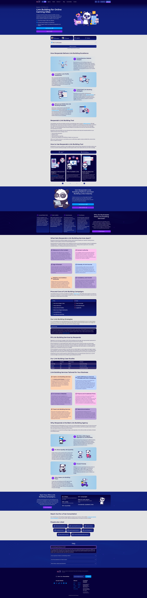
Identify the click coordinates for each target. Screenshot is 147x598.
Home (74, 582)
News (79, 587)
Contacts (75, 585)
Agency (49, 1)
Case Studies (69, 1)
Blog (64, 1)
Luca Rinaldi (67, 38)
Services (58, 1)
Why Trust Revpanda (57, 42)
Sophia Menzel (56, 38)
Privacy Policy (76, 588)
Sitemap (79, 584)
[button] (84, 183)
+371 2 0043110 (85, 591)
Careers (75, 1)
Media (53, 1)
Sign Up (89, 576)
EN (96, 1)
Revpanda (38, 7)
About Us (79, 582)
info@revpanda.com (86, 592)
